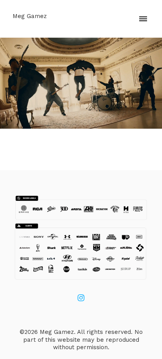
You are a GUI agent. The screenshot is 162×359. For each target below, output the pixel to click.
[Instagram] (81, 298)
